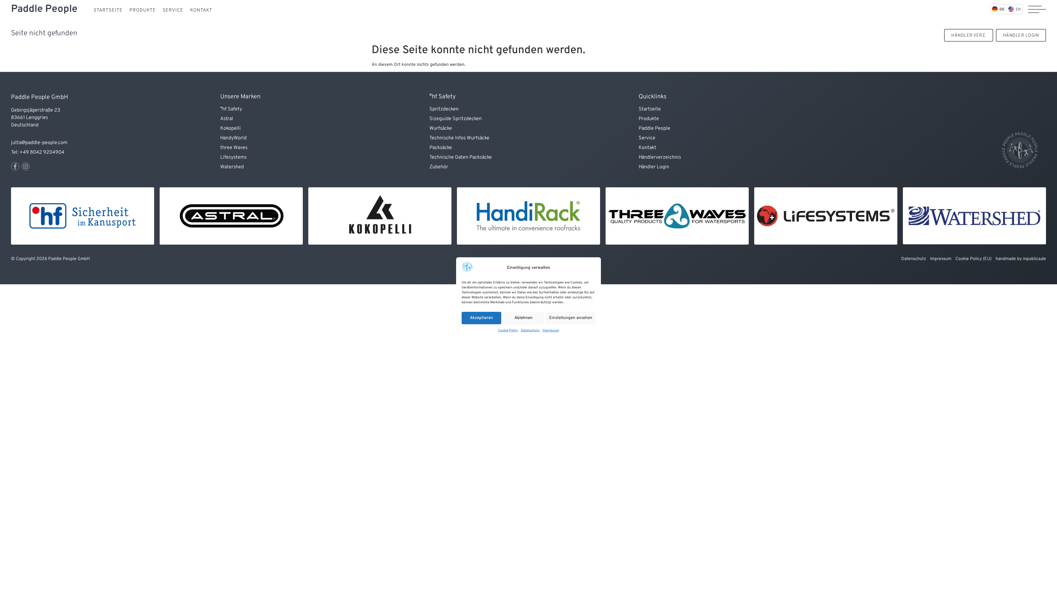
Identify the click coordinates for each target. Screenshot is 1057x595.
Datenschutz (530, 330)
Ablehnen (523, 318)
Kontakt (201, 10)
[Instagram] (25, 166)
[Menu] (1037, 9)
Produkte (142, 10)
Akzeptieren (481, 318)
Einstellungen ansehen (570, 318)
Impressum (551, 330)
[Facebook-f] (15, 166)
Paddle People (44, 9)
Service (173, 10)
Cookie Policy (508, 330)
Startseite (108, 10)
